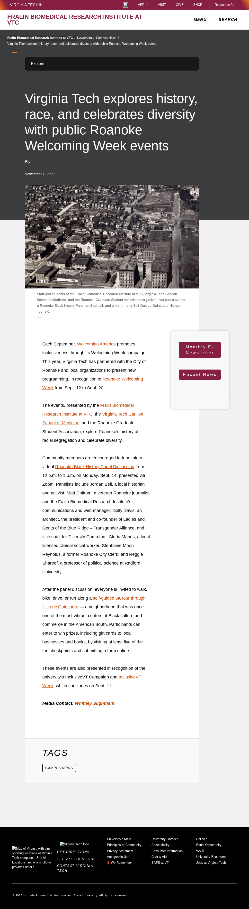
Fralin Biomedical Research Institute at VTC (41, 38)
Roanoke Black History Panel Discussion (94, 466)
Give (180, 5)
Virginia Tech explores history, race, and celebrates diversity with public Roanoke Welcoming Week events (82, 44)
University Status (119, 839)
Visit (162, 5)
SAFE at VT (160, 862)
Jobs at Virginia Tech (211, 862)
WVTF (200, 851)
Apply (143, 5)
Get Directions (74, 852)
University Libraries (164, 839)
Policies (201, 839)
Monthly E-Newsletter (200, 350)
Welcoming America (96, 344)
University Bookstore (211, 857)
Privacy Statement (120, 851)
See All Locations (77, 859)
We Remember (121, 862)
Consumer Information (167, 851)
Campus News (107, 38)
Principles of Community (124, 845)
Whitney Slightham (94, 703)
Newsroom (85, 38)
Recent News (200, 374)
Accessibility (160, 845)
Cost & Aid (159, 857)
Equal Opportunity (209, 845)
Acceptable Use (118, 857)
